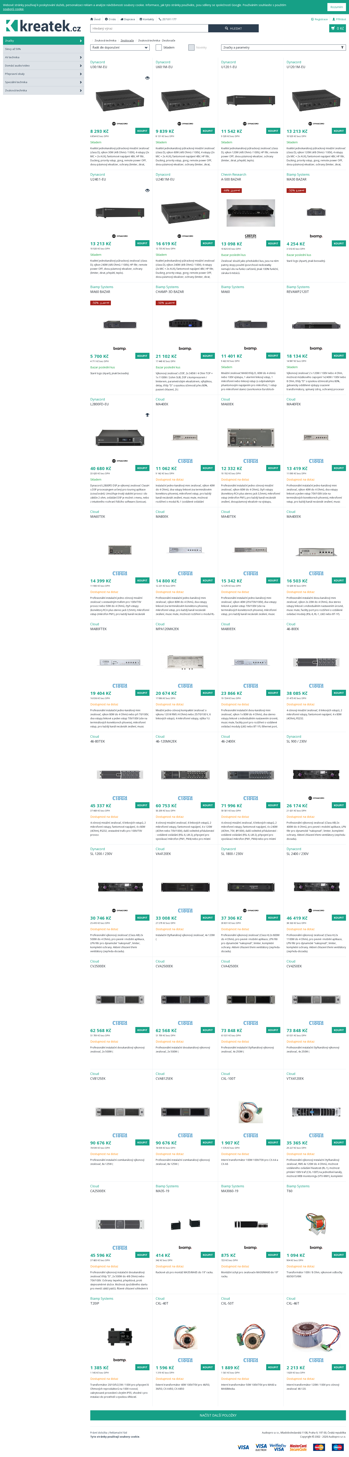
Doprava (129, 19)
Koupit (142, 131)
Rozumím (336, 7)
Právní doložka (98, 1432)
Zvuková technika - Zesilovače (43, 25)
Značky (9, 40)
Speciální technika (16, 82)
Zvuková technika (16, 90)
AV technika (12, 57)
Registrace (321, 19)
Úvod (97, 19)
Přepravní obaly (15, 74)
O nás (112, 19)
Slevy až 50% (13, 49)
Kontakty (148, 19)
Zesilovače (127, 40)
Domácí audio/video (17, 65)
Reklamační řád (118, 1432)
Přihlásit (341, 19)
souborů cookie (13, 9)
